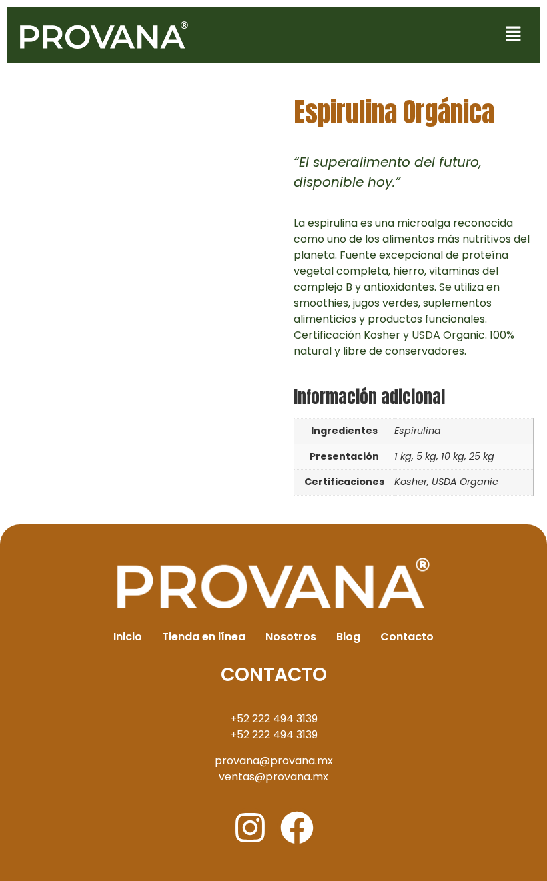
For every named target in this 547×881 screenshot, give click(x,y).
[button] (513, 34)
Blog (348, 636)
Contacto (407, 636)
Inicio (127, 636)
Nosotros (290, 636)
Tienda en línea (203, 636)
